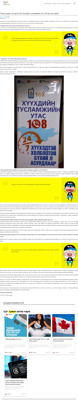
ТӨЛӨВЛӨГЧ (54, 3)
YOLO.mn (2, 17)
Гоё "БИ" (59, 3)
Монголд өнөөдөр (66, 3)
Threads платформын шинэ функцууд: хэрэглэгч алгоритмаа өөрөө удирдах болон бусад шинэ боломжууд (14, 382)
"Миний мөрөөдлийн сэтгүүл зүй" (13, 339)
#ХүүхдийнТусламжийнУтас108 (13, 303)
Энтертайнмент (47, 3)
